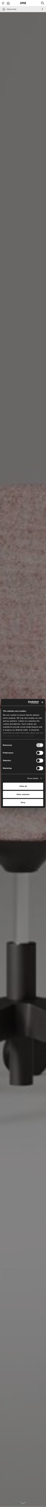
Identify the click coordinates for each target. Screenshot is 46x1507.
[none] (23, 1502)
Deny (23, 802)
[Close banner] (42, 702)
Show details (32, 778)
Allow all (23, 786)
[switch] (39, 753)
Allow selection (23, 794)
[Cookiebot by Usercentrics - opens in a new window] (29, 702)
